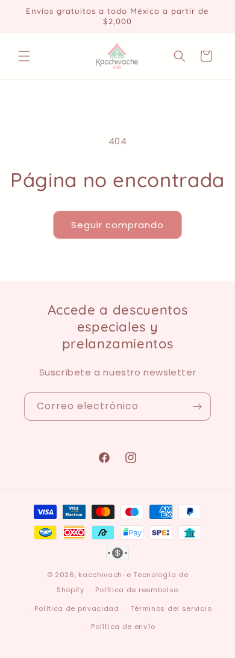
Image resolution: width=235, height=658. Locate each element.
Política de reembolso (136, 590)
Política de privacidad (76, 608)
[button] (24, 56)
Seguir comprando (117, 225)
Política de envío (123, 626)
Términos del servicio (171, 608)
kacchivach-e (104, 575)
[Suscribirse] (197, 406)
